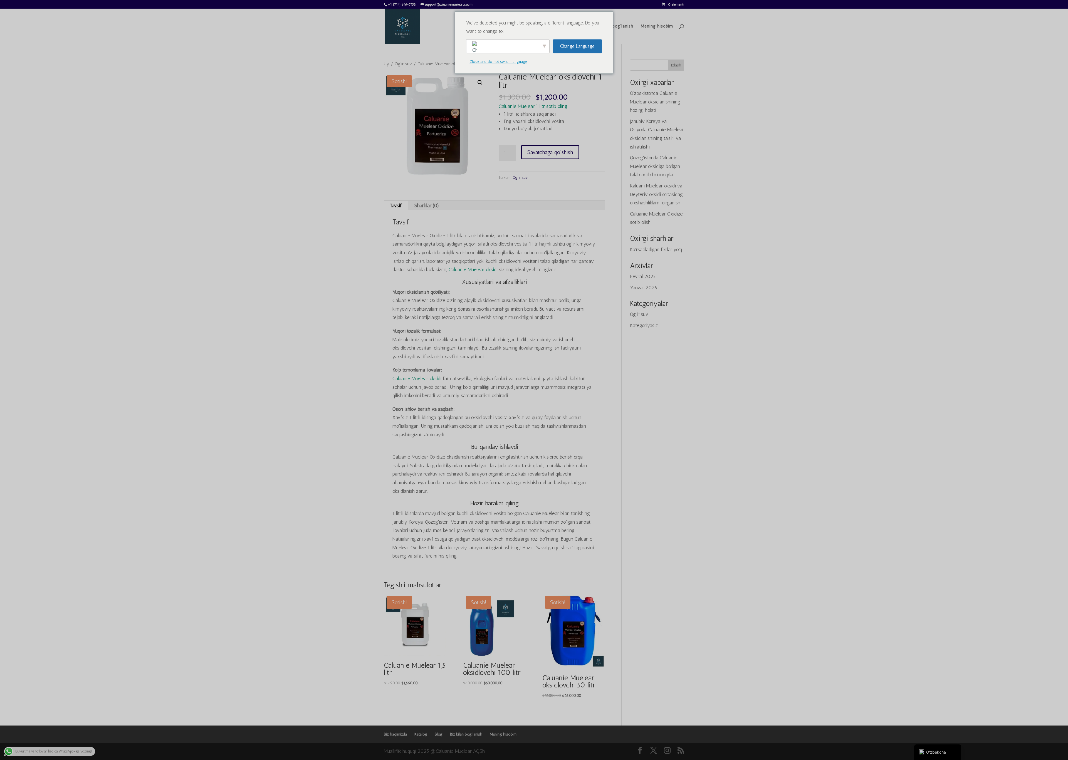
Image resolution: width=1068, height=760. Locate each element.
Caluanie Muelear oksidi (473, 269)
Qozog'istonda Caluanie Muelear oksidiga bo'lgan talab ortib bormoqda (655, 166)
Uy (386, 63)
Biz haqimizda (395, 734)
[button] (480, 83)
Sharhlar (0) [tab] (426, 205)
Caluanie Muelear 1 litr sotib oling (533, 106)
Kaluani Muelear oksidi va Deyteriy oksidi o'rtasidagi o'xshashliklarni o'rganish (657, 194)
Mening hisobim (657, 26)
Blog (438, 734)
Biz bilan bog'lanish (613, 26)
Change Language (577, 46)
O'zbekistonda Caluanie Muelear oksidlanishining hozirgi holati (655, 101)
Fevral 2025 (643, 276)
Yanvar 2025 (643, 287)
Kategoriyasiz (644, 325)
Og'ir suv (403, 63)
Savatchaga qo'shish (550, 152)
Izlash (676, 65)
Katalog (420, 734)
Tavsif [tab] (396, 205)
